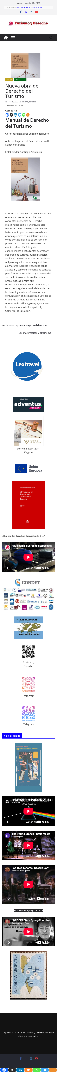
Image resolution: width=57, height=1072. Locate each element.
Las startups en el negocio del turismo (27, 325)
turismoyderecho (29, 102)
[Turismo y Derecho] (5, 37)
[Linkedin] (15, 115)
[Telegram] (19, 115)
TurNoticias (20, 79)
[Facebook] (7, 115)
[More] (28, 115)
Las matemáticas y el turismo (35, 332)
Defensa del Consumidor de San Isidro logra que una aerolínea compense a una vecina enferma (31, 9)
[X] (11, 115)
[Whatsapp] (23, 115)
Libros (9, 79)
